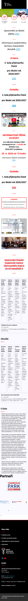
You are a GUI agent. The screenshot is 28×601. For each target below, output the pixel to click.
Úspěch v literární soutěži (17, 349)
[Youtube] (5, 558)
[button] (9, 510)
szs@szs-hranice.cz (10, 576)
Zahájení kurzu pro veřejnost (9, 325)
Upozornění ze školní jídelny (10, 282)
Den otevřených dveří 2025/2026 (10, 395)
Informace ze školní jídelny (3, 282)
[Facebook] (2, 558)
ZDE (17, 33)
